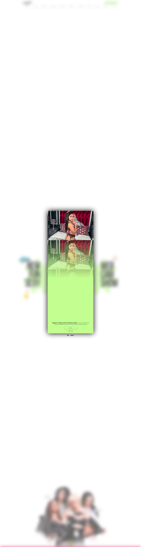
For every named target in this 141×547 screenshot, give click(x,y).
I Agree (70, 327)
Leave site (70, 330)
